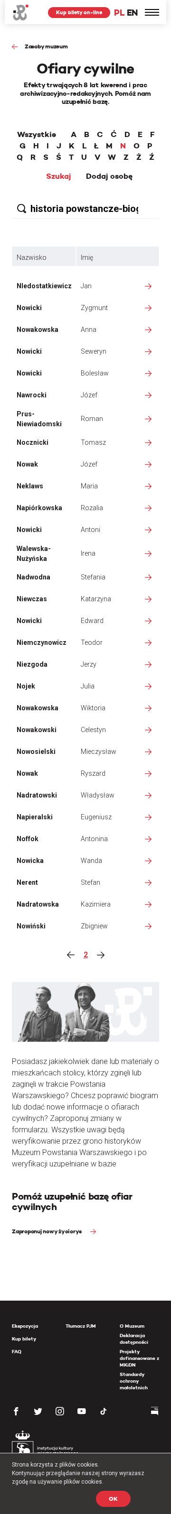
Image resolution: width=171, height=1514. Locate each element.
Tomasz (93, 442)
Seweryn (93, 351)
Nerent (27, 882)
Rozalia (92, 508)
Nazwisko (32, 257)
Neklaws (30, 486)
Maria (89, 486)
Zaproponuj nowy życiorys (47, 1231)
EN (132, 12)
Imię (87, 257)
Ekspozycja (25, 1326)
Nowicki (29, 308)
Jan (86, 286)
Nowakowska (37, 329)
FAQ (16, 1352)
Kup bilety (24, 1339)
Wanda (91, 860)
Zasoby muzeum (46, 46)
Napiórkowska (39, 508)
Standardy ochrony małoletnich (134, 1381)
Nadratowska (38, 904)
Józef (89, 395)
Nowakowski (37, 730)
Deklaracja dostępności (134, 1338)
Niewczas (32, 599)
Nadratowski (37, 795)
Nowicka (30, 860)
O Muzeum (132, 1326)
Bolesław (95, 373)
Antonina (94, 839)
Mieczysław (98, 751)
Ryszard (93, 773)
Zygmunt (94, 308)
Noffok (27, 839)
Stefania (93, 577)
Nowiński (31, 926)
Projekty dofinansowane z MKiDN (139, 1358)
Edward (92, 620)
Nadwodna (33, 577)
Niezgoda (32, 664)
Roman (92, 418)
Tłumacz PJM (81, 1326)
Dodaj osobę (109, 176)
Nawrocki (32, 395)
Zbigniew (94, 926)
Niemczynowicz (41, 642)
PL (119, 12)
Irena (88, 553)
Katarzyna (96, 599)
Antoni (90, 529)
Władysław (97, 795)
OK (113, 1498)
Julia (88, 686)
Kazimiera (96, 904)
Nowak (27, 464)
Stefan (90, 882)
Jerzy (88, 664)
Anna (88, 329)
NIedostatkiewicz (44, 286)
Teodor (92, 642)
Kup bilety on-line (79, 12)
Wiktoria (93, 708)
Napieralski (35, 817)
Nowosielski (36, 751)
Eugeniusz (96, 817)
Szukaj (58, 176)
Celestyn (93, 730)
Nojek (26, 686)
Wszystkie (36, 134)
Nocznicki (32, 442)
